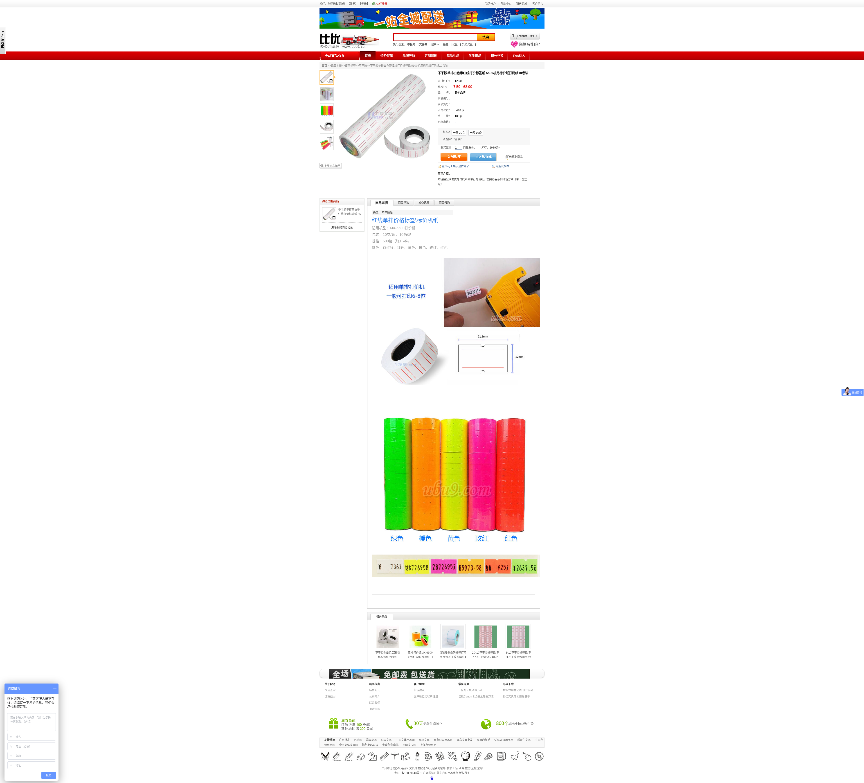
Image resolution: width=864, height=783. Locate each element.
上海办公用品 (428, 745)
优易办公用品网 (503, 740)
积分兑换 (497, 55)
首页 (368, 55)
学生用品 (475, 55)
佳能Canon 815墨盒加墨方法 (476, 696)
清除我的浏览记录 (342, 227)
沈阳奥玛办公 (370, 745)
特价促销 (386, 55)
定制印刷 (431, 55)
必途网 (358, 740)
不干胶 (363, 65)
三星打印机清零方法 (470, 690)
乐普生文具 (524, 740)
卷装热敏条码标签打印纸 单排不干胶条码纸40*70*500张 (452, 657)
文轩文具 (424, 740)
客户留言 (537, 3)
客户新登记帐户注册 (426, 696)
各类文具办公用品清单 (516, 696)
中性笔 (411, 44)
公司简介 (374, 696)
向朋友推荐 (502, 166)
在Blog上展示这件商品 (455, 166)
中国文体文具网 (348, 745)
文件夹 (423, 44)
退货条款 (374, 709)
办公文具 (386, 740)
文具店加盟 (483, 740)
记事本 (435, 44)
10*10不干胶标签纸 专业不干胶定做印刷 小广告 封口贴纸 (485, 657)
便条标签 (350, 65)
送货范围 (330, 696)
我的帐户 (490, 3)
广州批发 (344, 740)
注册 (352, 3)
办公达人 (519, 55)
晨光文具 (371, 740)
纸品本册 (336, 65)
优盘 (455, 44)
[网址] (525, 46)
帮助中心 (506, 3)
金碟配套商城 (390, 745)
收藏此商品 (516, 156)
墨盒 (445, 44)
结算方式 (374, 690)
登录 (364, 3)
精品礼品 (453, 55)
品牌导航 (409, 55)
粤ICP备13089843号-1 (408, 773)
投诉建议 (419, 690)
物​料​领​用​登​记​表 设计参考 (518, 690)
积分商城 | (522, 3)
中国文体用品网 (405, 740)
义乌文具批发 (465, 740)
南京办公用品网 (443, 740)
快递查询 (330, 690)
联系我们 (374, 702)
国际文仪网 (409, 745)
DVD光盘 (467, 44)
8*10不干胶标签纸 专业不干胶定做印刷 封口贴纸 (518, 657)
